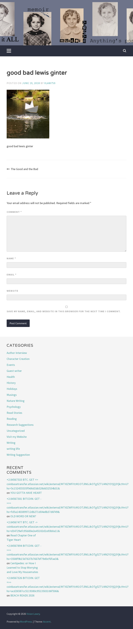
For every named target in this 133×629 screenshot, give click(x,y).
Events (11, 365)
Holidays (12, 389)
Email (11, 274)
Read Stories (14, 413)
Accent (47, 621)
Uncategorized (16, 431)
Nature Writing (15, 401)
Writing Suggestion (18, 455)
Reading (12, 419)
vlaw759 (49, 83)
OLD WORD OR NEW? (23, 516)
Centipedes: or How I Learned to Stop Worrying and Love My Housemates (22, 567)
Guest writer (14, 371)
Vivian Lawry (33, 613)
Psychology (14, 407)
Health (11, 377)
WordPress (26, 621)
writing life (13, 449)
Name (11, 258)
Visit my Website (17, 437)
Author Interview (17, 353)
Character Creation (18, 359)
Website (12, 290)
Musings (12, 395)
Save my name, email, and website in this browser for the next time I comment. (64, 311)
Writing (11, 443)
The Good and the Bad (24, 169)
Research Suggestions (20, 425)
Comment (14, 211)
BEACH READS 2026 (22, 595)
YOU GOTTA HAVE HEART (26, 493)
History (11, 383)
